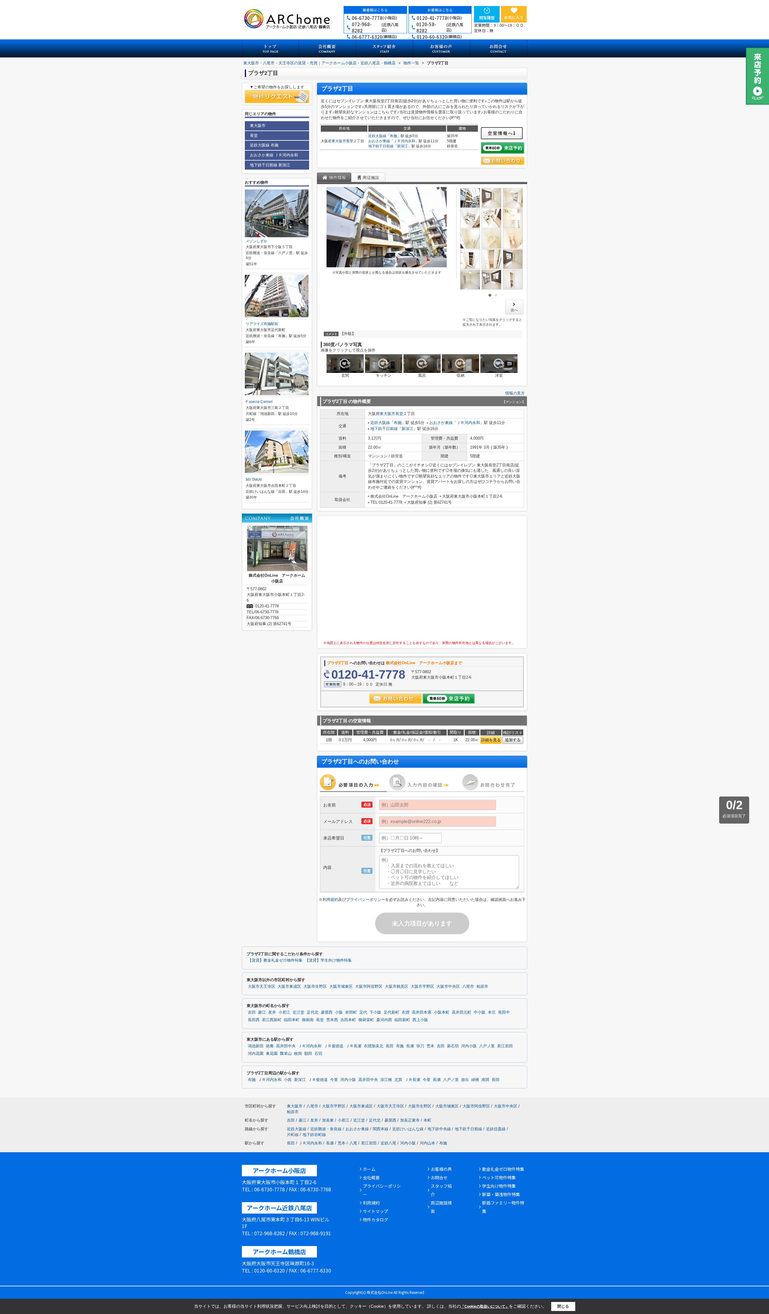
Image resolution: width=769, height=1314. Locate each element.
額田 (308, 1054)
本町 (427, 1120)
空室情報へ (500, 133)
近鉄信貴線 (496, 1129)
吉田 (252, 1012)
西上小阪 (420, 1020)
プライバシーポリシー (365, 899)
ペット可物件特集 (499, 1177)
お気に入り (514, 17)
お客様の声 (441, 1169)
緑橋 (475, 1080)
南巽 (485, 1080)
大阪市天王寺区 (261, 986)
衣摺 (405, 1012)
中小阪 (479, 1012)
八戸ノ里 (487, 1046)
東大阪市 (339, 141)
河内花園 (255, 1054)
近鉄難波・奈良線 (326, 1129)
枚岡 (298, 1054)
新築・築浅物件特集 (501, 1194)
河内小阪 (469, 1046)
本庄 (492, 1012)
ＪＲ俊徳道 (333, 1046)
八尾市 (468, 986)
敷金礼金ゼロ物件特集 (503, 1169)
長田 (390, 1046)
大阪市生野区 (315, 986)
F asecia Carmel (259, 402)
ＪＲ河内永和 (404, 141)
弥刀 (420, 1046)
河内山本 (427, 1143)
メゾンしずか (256, 241)
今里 (334, 1080)
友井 (272, 1012)
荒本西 (332, 1020)
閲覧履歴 (487, 17)
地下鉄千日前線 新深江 (270, 165)
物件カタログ (375, 1220)
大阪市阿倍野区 (368, 986)
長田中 (504, 1012)
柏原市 (482, 986)
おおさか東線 (379, 141)
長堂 (349, 141)
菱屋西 (327, 1012)
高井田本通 (421, 1012)
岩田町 (351, 1012)
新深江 (402, 146)
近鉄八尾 (388, 1143)
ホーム (369, 1169)
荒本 (430, 1046)
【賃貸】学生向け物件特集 (328, 960)
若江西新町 (271, 1020)
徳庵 (270, 1046)
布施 (393, 136)
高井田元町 (461, 1012)
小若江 (284, 1012)
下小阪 (375, 1012)
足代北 (312, 1012)
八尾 (353, 1143)
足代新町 (391, 1012)
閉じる (563, 1306)
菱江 (262, 1012)
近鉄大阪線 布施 (264, 145)
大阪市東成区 (289, 986)
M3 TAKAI (254, 479)
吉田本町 (348, 1020)
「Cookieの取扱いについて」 (485, 1306)
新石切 (453, 1046)
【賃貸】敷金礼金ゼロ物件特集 (275, 960)
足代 (363, 1012)
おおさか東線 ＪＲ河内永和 (274, 155)
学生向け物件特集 (499, 1186)
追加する (513, 740)
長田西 (254, 1020)
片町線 (293, 1134)
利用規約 (330, 899)
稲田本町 (291, 1020)
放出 (465, 1080)
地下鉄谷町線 (314, 1134)
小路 (288, 1080)
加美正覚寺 (410, 1120)
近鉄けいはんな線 (408, 1129)
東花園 (272, 1054)
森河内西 (384, 1020)
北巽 (398, 1080)
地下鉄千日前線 (381, 146)
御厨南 (308, 1020)
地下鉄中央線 (439, 1129)
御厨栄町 (366, 1020)
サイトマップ (375, 1211)
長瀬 (410, 1046)
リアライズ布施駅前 (262, 324)
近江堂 (298, 1012)
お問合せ (439, 1177)
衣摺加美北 (373, 1046)
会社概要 (371, 1177)
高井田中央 (286, 1046)
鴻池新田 (255, 1046)
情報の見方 (515, 393)
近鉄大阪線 (377, 136)
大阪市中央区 (448, 986)
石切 (318, 1054)
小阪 (339, 1012)
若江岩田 (505, 1046)
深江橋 (386, 1080)
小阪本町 (441, 1012)
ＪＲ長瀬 (353, 1046)
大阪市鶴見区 (396, 986)
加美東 (328, 1120)
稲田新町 (402, 1020)
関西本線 (380, 1129)
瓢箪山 (286, 1054)
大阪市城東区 (341, 986)
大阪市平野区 (422, 986)
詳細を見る (491, 740)
